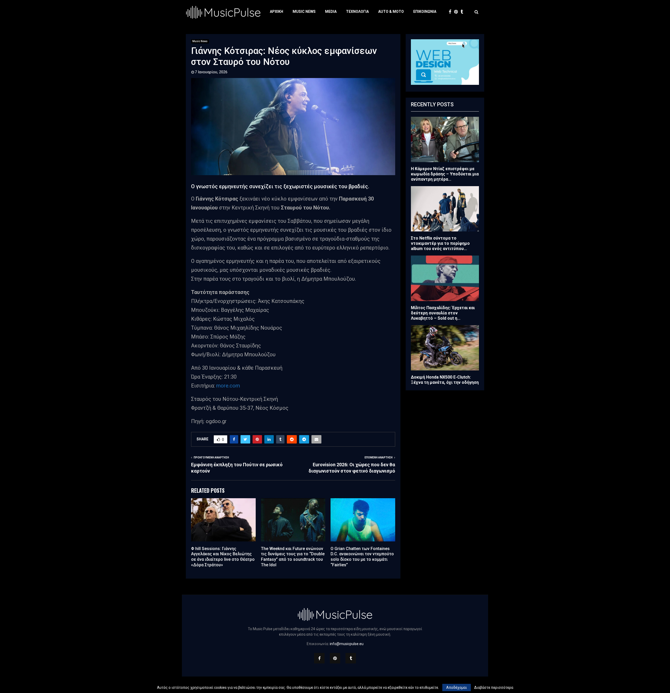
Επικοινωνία (424, 11)
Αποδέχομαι (456, 687)
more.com (228, 385)
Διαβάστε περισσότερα (493, 687)
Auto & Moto (391, 11)
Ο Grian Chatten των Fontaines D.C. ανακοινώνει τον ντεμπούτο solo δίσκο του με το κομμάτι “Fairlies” (362, 556)
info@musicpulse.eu (347, 644)
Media (331, 11)
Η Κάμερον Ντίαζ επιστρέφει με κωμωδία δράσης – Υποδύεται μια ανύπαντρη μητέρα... (445, 174)
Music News (304, 11)
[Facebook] (451, 12)
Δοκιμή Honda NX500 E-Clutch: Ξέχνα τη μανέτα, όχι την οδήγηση (445, 380)
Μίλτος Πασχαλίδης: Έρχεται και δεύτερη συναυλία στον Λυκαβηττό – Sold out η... (443, 313)
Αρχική (276, 11)
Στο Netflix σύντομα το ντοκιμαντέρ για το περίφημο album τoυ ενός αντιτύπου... (440, 243)
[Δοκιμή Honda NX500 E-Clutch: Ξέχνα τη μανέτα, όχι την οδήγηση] (445, 347)
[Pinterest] (457, 12)
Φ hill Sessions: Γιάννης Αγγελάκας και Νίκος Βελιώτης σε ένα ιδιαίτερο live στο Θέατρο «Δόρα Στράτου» (223, 556)
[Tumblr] (463, 12)
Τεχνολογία (357, 11)
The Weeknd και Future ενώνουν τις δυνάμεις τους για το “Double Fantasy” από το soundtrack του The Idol (293, 556)
